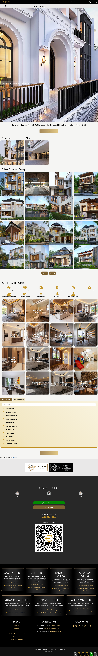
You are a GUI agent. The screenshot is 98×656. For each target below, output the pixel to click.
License (15, 457)
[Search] (95, 2)
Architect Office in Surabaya (85, 585)
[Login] (89, 2)
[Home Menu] (38, 2)
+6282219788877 (49, 516)
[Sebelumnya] (75, 654)
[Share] (87, 654)
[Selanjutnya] (95, 654)
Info (80, 2)
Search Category (19, 399)
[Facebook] (74, 626)
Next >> (52, 273)
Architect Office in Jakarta (13, 583)
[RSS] (90, 626)
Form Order (49, 507)
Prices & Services (63, 2)
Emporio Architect (42, 649)
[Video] (83, 654)
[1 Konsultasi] (91, 654)
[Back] (2, 6)
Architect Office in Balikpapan (81, 608)
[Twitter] (88, 626)
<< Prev (44, 273)
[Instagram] (76, 626)
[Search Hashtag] (5, 6)
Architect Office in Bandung (61, 585)
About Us (73, 2)
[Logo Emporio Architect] (5, 2)
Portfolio (43, 2)
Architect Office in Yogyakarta (17, 610)
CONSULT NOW (49, 453)
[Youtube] (79, 626)
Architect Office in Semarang (49, 610)
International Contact (49, 503)
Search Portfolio (6, 399)
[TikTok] (82, 626)
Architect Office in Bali (37, 584)
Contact (86, 2)
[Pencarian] (79, 654)
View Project (49, 131)
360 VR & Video (52, 2)
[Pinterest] (85, 626)
